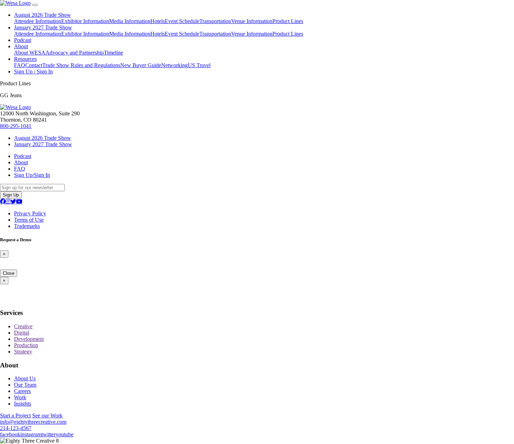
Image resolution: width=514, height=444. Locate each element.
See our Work (47, 415)
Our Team (25, 385)
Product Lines (287, 21)
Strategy (23, 352)
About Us (25, 378)
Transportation (215, 21)
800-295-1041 (15, 126)
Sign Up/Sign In (32, 175)
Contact (33, 65)
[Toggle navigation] (35, 5)
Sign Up (11, 195)
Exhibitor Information (85, 21)
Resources (25, 59)
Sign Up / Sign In (33, 71)
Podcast (22, 40)
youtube (64, 434)
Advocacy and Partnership (74, 53)
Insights (22, 404)
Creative (23, 326)
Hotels (157, 21)
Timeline (113, 53)
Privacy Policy (30, 213)
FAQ (19, 65)
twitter (49, 434)
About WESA (29, 53)
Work (20, 397)
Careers (22, 391)
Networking (174, 65)
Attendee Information (37, 21)
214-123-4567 (15, 428)
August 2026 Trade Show (42, 15)
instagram (31, 434)
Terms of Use (29, 220)
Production (26, 345)
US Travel (199, 65)
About (21, 46)
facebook (10, 434)
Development (29, 339)
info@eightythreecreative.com (33, 422)
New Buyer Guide (140, 65)
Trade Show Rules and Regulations (81, 65)
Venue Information (251, 21)
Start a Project (15, 415)
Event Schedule (182, 21)
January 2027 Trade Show (43, 27)
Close (8, 273)
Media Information (129, 21)
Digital (21, 333)
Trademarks (27, 226)
